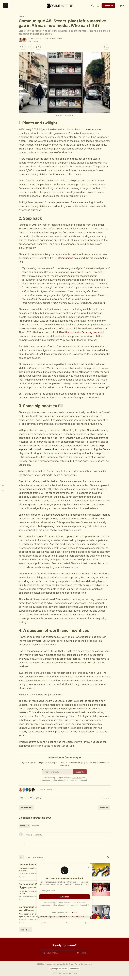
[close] (89, 867)
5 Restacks (48, 789)
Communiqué (65, 258)
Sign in (121, 5)
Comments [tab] (24, 826)
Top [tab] (21, 857)
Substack (54, 973)
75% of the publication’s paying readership (81, 332)
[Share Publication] (98, 5)
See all (24, 929)
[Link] (15, 123)
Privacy (71, 964)
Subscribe (108, 5)
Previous (28, 807)
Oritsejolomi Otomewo (37, 39)
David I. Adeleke (56, 39)
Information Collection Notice (64, 905)
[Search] (92, 5)
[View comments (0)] (31, 47)
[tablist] (29, 825)
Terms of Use (77, 902)
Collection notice (86, 964)
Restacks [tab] (35, 826)
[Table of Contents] (3, 488)
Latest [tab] (28, 857)
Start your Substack (59, 969)
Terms (77, 964)
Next (102, 807)
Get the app (74, 969)
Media (21, 16)
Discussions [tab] (38, 857)
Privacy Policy (83, 905)
